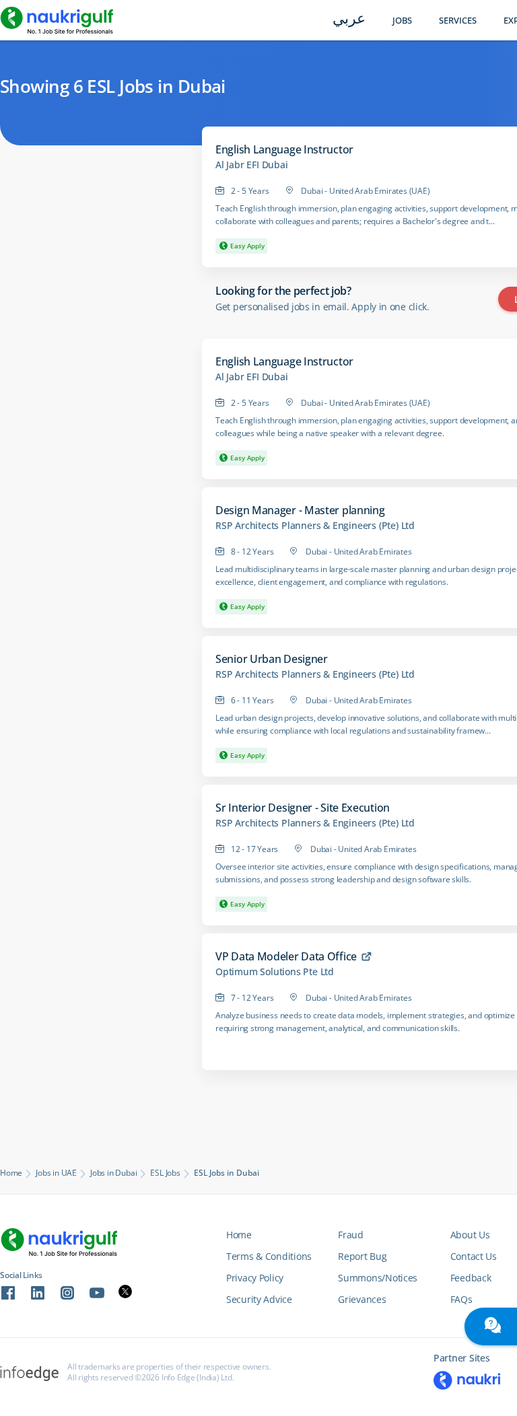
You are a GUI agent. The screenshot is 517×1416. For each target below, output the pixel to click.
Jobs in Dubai (113, 1173)
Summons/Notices (377, 1277)
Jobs (402, 20)
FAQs (461, 1299)
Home (11, 1173)
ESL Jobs (165, 1173)
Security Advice (259, 1299)
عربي (349, 20)
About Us (470, 1234)
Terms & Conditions (269, 1256)
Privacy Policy (254, 1277)
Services (458, 20)
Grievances (362, 1299)
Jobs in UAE (56, 1173)
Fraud (351, 1234)
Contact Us (473, 1256)
